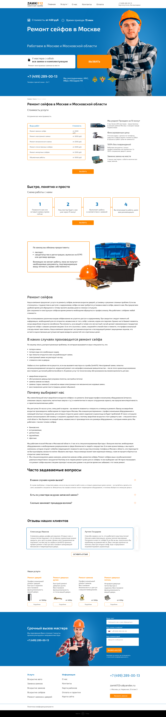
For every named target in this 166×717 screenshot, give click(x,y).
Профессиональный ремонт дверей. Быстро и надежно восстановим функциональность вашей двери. (35, 586)
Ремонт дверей (34, 577)
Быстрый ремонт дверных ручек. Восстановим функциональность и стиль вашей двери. (62, 587)
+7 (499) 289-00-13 (42, 76)
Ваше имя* (110, 618)
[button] (94, 61)
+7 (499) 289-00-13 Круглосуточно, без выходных (130, 4)
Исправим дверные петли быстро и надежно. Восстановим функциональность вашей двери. (113, 587)
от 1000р (42, 600)
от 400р (69, 600)
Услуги (35, 99)
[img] (29, 597)
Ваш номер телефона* (114, 627)
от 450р (120, 600)
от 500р (94, 600)
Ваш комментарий (113, 636)
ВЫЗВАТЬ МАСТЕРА (115, 650)
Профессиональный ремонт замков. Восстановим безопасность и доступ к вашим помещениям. (88, 585)
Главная (29, 99)
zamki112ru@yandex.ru (122, 685)
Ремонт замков (86, 577)
